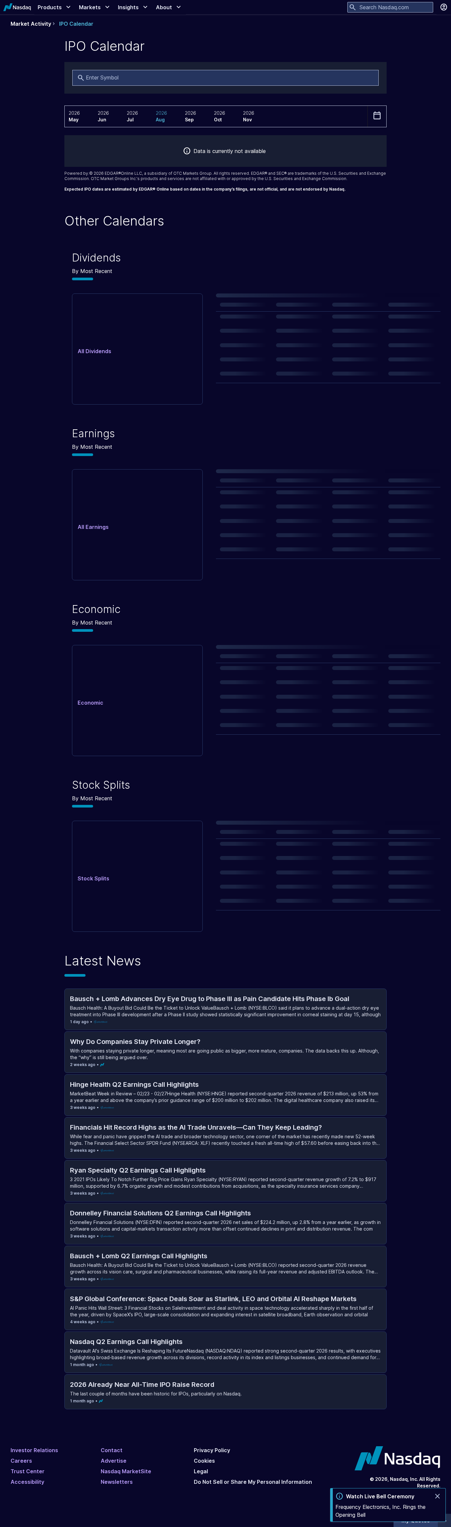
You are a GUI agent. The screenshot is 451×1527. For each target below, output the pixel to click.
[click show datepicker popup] (377, 115)
